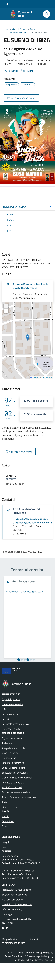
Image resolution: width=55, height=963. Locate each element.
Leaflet (35, 377)
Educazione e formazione (15, 772)
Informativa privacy (12, 909)
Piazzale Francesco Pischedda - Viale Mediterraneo (30, 286)
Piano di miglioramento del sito (20, 941)
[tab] (18, 659)
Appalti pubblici (10, 753)
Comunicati (8, 821)
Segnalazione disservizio (14, 894)
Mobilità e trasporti (12, 787)
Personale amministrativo (15, 724)
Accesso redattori (44, 960)
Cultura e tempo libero (13, 768)
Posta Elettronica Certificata (16, 874)
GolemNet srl (47, 377)
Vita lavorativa (9, 807)
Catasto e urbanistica (13, 763)
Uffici (4, 709)
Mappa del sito (9, 939)
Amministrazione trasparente (17, 904)
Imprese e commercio (13, 782)
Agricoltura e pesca (12, 738)
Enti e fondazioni (10, 714)
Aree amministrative (12, 704)
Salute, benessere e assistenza (18, 792)
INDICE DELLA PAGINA (14, 207)
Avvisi (5, 826)
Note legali (7, 914)
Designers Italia (25, 960)
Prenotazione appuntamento (16, 889)
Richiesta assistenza (12, 899)
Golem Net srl (12, 956)
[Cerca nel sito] (46, 14)
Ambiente (7, 743)
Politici (5, 719)
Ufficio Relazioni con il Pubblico (18, 870)
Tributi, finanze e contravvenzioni (19, 797)
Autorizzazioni (9, 758)
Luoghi (5, 842)
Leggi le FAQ (8, 885)
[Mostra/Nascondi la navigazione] (6, 14)
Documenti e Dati (11, 729)
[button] (9, 4)
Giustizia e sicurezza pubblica (17, 777)
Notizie (5, 816)
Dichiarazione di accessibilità (16, 919)
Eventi (5, 847)
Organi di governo (11, 699)
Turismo (6, 802)
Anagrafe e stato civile (13, 748)
